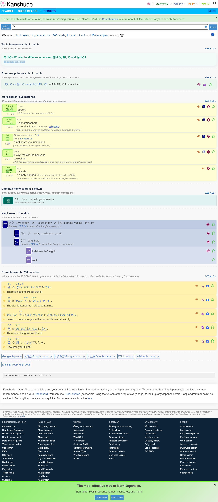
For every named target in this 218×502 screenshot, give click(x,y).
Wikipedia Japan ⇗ (148, 356)
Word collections (81, 454)
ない (48, 287)
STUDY (178, 4)
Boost (76, 458)
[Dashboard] (148, 4)
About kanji (43, 437)
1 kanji (81, 35)
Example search (187, 458)
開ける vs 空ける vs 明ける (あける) (25, 84)
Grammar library (117, 437)
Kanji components (46, 440)
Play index (7, 469)
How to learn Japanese (13, 433)
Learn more (101, 497)
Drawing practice (46, 444)
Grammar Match (117, 451)
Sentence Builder (81, 444)
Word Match (79, 440)
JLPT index (7, 458)
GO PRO (149, 451)
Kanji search (186, 429)
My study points (152, 437)
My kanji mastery (48, 426)
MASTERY (162, 4)
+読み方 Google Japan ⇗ (70, 356)
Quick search (72, 394)
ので (29, 315)
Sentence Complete (82, 447)
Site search (7, 447)
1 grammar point (41, 35)
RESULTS (49, 11)
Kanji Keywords (45, 469)
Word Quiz (78, 437)
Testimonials (8, 472)
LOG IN (205, 4)
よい (32, 287)
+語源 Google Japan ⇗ (101, 356)
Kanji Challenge (45, 461)
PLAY (191, 4)
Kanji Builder (44, 472)
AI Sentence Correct (118, 433)
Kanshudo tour (9, 426)
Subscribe (7, 479)
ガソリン (37, 315)
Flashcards (43, 451)
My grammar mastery (121, 426)
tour (89, 398)
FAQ (4, 451)
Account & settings (153, 429)
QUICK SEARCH (28, 11)
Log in (147, 447)
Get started (117, 497)
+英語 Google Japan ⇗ (38, 356)
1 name (71, 35)
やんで (19, 301)
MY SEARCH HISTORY (16, 364)
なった (46, 301)
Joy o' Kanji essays (47, 458)
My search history (188, 469)
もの (38, 287)
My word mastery (84, 426)
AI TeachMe (114, 429)
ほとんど (12, 315)
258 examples (99, 35)
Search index (186, 472)
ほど (27, 287)
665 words (59, 35)
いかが (28, 342)
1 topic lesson (22, 35)
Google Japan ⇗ (12, 356)
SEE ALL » (210, 48)
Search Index (110, 19)
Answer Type (79, 451)
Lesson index (8, 465)
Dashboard (41, 394)
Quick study (43, 447)
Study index (7, 461)
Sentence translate (189, 444)
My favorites (150, 433)
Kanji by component (189, 433)
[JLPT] (153, 4)
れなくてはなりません (61, 315)
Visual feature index (11, 444)
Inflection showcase (118, 440)
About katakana (45, 433)
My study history (152, 440)
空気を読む (54, 126)
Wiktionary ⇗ (126, 356)
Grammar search (188, 451)
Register (156, 447)
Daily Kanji (150, 444)
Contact (6, 476)
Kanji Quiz (43, 465)
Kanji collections (45, 454)
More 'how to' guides (12, 440)
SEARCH (7, 11)
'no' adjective (26, 138)
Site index (7, 454)
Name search (186, 454)
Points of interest (188, 461)
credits (21, 416)
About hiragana (45, 429)
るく (37, 301)
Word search (186, 440)
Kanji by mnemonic (189, 437)
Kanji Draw (43, 476)
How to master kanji (11, 437)
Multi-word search (188, 447)
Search (213, 27)
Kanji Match (43, 479)
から (36, 135)
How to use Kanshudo (12, 429)
